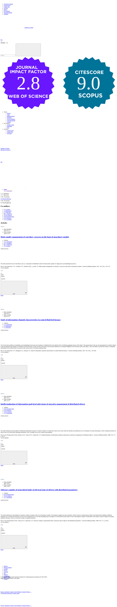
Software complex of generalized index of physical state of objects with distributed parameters (39, 490)
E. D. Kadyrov (7, 218)
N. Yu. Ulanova (8, 215)
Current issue (7, 5)
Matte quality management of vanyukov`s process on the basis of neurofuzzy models (35, 237)
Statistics (6, 14)
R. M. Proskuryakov (9, 216)
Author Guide (10, 125)
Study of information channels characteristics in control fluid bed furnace (31, 320)
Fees (8, 127)
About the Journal (8, 4)
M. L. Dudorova (8, 213)
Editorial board (10, 116)
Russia (9, 199)
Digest (5, 9)
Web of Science (8, 567)
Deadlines (9, 126)
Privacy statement (5, 592)
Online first (6, 7)
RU (2, 40)
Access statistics (11, 119)
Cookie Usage (13, 592)
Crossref (6, 572)
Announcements (8, 12)
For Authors (7, 11)
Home (5, 189)
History (9, 113)
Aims (8, 115)
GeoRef (6, 569)
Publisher (9, 117)
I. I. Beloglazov (8, 211)
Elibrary (6, 574)
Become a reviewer (5, 150)
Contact (9, 122)
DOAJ (5, 570)
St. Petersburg (4, 199)
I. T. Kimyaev (7, 212)
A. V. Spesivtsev (8, 190)
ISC (5, 573)
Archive (6, 8)
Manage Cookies (21, 592)
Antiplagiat (6, 576)
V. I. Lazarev (7, 209)
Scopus (5, 566)
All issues (9, 133)
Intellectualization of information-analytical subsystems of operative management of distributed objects (43, 404)
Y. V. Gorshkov (8, 219)
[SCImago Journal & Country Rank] (10, 593)
